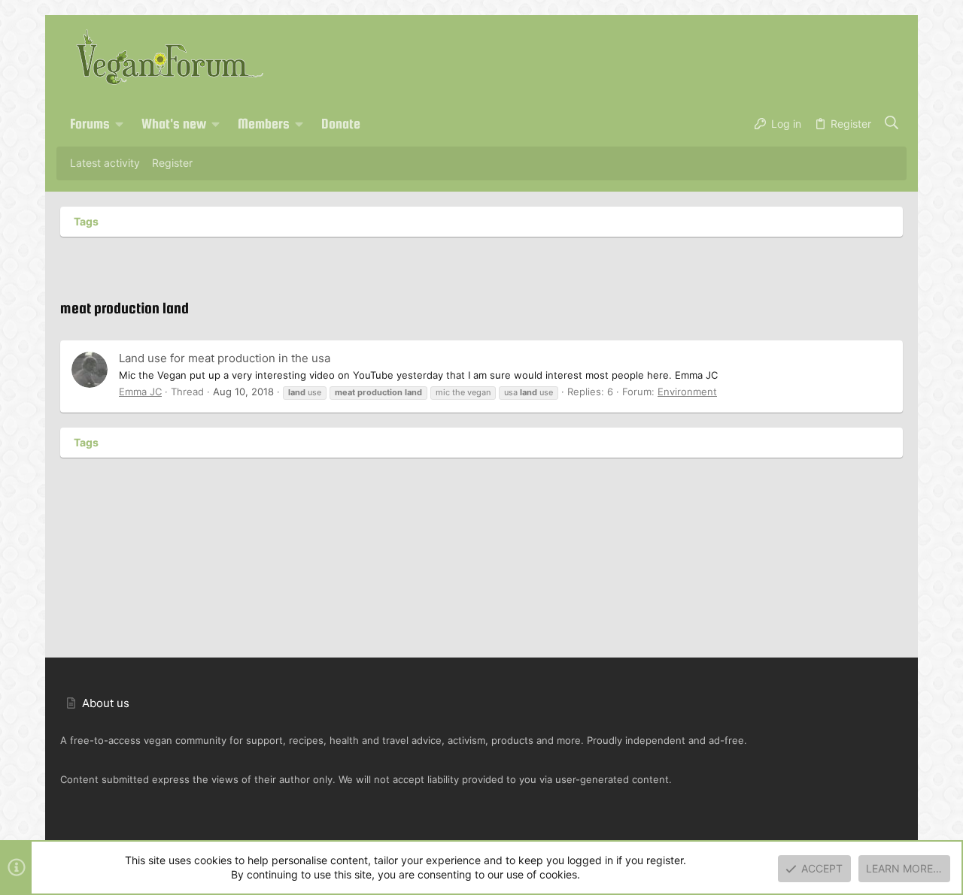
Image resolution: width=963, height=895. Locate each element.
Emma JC (140, 392)
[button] (119, 124)
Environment (687, 392)
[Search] (892, 124)
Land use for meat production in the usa (224, 358)
